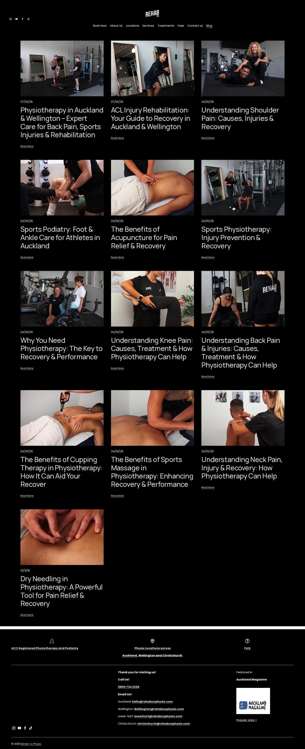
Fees (181, 26)
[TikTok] (28, 19)
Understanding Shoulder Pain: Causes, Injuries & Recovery (240, 118)
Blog (209, 26)
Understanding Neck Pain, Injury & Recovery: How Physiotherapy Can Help (241, 468)
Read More (27, 146)
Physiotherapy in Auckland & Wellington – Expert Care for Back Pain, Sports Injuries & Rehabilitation (61, 122)
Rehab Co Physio (31, 744)
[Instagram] (10, 19)
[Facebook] (22, 19)
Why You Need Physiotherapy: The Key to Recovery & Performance (61, 348)
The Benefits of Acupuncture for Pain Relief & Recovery (144, 237)
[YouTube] (16, 19)
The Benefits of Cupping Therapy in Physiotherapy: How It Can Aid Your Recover (61, 472)
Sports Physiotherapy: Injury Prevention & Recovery (236, 237)
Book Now (100, 26)
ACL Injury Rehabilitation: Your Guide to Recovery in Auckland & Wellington (150, 118)
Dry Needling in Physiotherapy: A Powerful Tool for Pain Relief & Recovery (61, 591)
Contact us (195, 26)
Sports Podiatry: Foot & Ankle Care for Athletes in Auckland (60, 237)
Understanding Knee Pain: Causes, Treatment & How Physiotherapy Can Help (152, 348)
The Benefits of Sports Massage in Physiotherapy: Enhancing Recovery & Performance (152, 472)
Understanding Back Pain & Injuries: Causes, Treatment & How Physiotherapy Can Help (240, 352)
